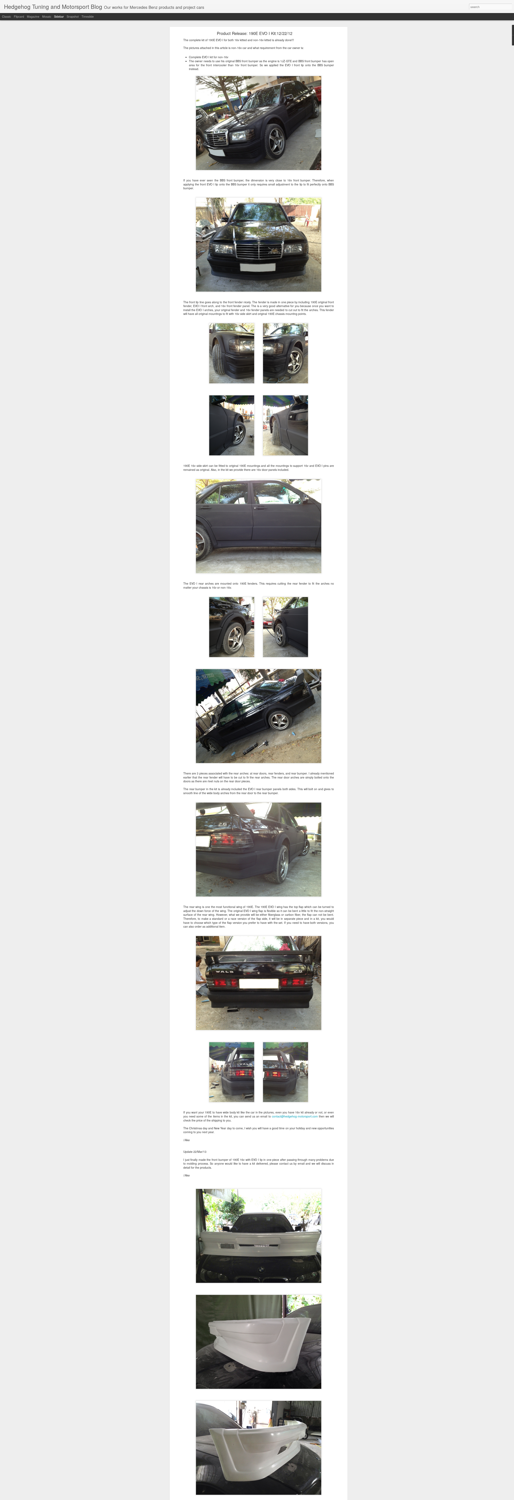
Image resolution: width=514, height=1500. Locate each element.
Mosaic (46, 16)
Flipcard (19, 16)
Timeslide (88, 16)
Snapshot (73, 16)
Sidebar (59, 16)
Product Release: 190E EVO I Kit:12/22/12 (254, 33)
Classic (6, 16)
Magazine (33, 16)
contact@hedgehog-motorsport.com (295, 1116)
